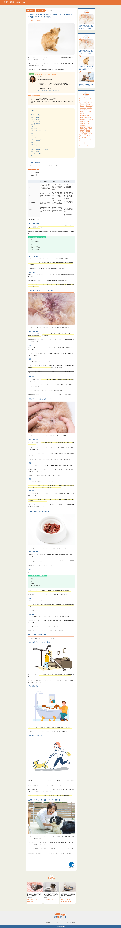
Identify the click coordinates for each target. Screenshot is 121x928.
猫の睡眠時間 (82, 141)
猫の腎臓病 (89, 111)
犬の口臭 (81, 137)
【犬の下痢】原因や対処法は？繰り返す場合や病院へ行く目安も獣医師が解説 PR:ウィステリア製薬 (51, 894)
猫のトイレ (82, 135)
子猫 (86, 129)
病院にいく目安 (54, 899)
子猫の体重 (88, 131)
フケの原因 (82, 131)
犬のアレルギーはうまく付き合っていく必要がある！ (43, 155)
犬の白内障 (82, 105)
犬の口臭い (82, 143)
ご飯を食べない (82, 111)
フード (29, 899)
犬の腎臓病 (87, 121)
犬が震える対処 (89, 141)
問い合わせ (72, 922)
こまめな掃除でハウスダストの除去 (41, 149)
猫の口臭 (81, 97)
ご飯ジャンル (40, 10)
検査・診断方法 (37, 123)
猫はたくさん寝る (88, 117)
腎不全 (88, 115)
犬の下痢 (48, 899)
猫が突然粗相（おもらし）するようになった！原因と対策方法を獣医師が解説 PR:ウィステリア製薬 (67, 894)
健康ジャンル (30, 10)
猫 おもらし (63, 899)
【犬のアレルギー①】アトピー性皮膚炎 (40, 121)
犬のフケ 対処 (88, 133)
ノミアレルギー (37, 117)
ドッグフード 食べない (84, 109)
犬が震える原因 (82, 139)
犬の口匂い (89, 139)
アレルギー (31, 20)
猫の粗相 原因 (69, 899)
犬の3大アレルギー (35, 114)
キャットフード (88, 143)
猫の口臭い (82, 103)
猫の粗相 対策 (64, 901)
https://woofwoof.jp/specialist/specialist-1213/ (48, 90)
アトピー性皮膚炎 (37, 116)
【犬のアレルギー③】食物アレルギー (40, 139)
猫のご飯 (81, 121)
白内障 (90, 101)
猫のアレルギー (30, 901)
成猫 (88, 123)
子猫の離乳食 (87, 97)
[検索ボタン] (113, 2)
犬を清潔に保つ (37, 151)
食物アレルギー (37, 119)
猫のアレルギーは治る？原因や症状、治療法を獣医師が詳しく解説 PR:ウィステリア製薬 (34, 894)
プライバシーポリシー (55, 922)
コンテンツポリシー (65, 922)
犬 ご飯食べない (89, 105)
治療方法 (35, 128)
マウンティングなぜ (83, 144)
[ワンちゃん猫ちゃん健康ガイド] (16, 2)
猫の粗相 (69, 901)
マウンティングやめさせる (84, 99)
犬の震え (89, 127)
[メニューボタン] (115, 2)
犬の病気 (81, 133)
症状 (34, 126)
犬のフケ (81, 129)
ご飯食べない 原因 (83, 113)
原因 (34, 124)
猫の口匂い (82, 101)
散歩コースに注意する (38, 153)
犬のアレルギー (38, 20)
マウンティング (82, 107)
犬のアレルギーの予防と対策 (37, 148)
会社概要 (48, 922)
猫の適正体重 (82, 115)
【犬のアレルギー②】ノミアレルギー (40, 130)
